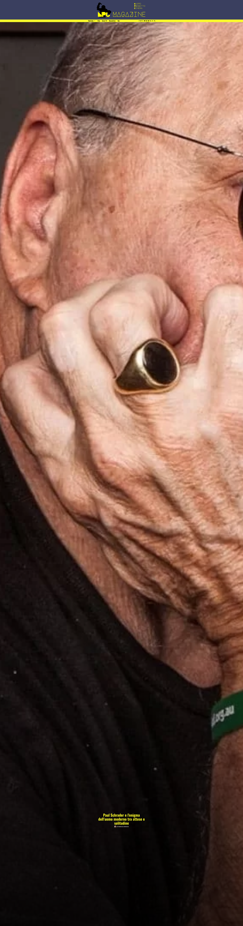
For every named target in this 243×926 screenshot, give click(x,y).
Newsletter (112, 21)
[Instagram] (143, 21)
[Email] (152, 21)
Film (98, 21)
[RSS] (150, 21)
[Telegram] (149, 21)
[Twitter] (141, 21)
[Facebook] (139, 21)
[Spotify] (147, 21)
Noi (119, 21)
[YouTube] (145, 21)
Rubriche (90, 21)
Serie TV (104, 21)
